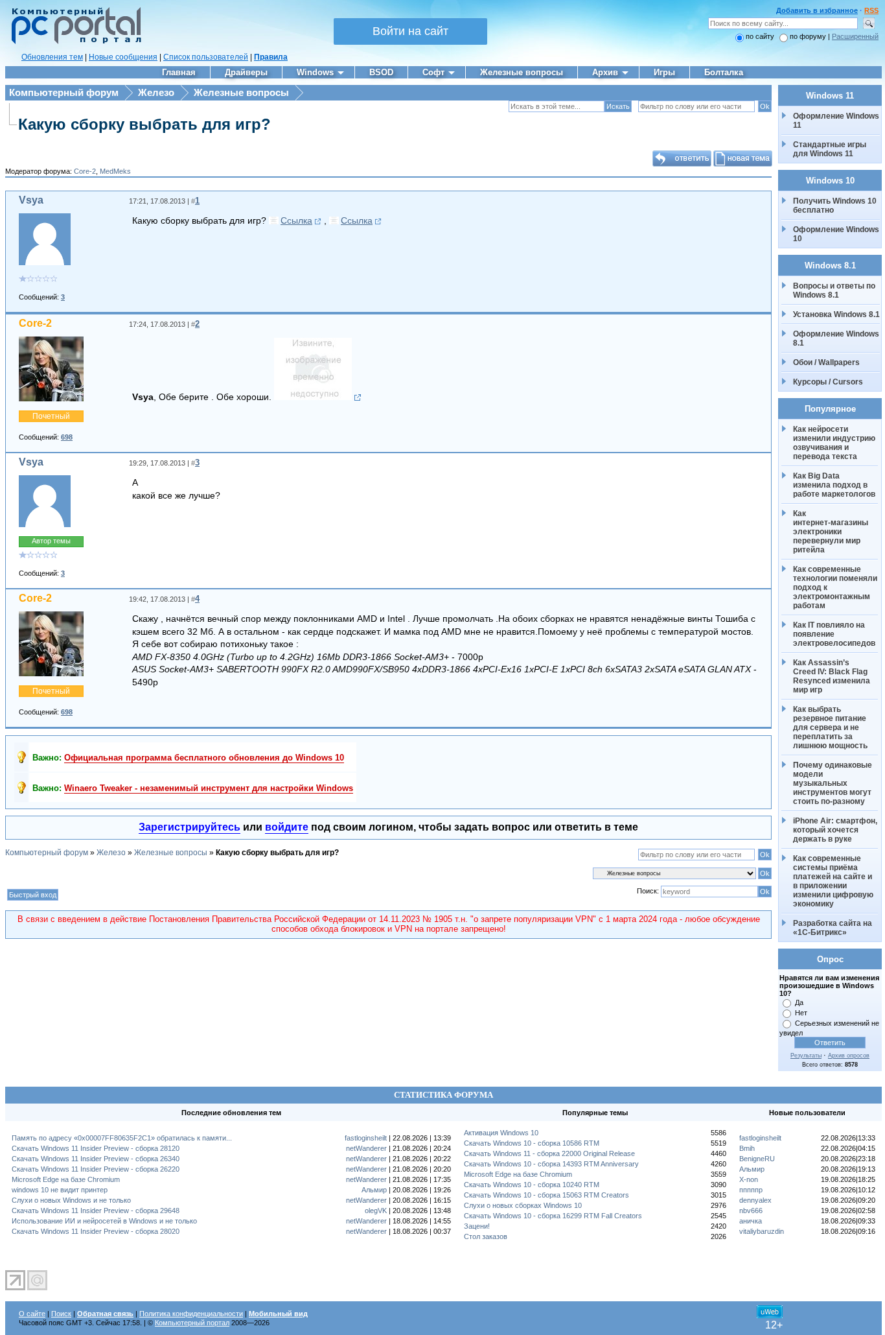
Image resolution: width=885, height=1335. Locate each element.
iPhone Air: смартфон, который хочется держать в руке (836, 830)
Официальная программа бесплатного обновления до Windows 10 (204, 757)
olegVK (376, 1210)
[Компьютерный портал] (73, 42)
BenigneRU (757, 1159)
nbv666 (751, 1210)
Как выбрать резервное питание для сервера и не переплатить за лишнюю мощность (830, 727)
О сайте (32, 1313)
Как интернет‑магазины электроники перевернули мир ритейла (831, 531)
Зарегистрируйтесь (189, 827)
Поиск (61, 1313)
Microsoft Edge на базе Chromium (66, 1179)
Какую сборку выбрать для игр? (144, 124)
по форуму (809, 36)
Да (799, 1002)
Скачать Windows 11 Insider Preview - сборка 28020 (95, 1231)
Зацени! (477, 1226)
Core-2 (85, 171)
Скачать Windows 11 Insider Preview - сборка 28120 (95, 1148)
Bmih (747, 1148)
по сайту (760, 36)
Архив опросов (848, 1055)
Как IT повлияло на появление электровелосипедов (834, 634)
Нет (801, 1013)
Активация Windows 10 (501, 1133)
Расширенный (855, 36)
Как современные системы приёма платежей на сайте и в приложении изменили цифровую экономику (834, 881)
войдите (286, 827)
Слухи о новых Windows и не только (71, 1200)
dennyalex (755, 1200)
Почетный (51, 416)
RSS (871, 10)
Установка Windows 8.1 (836, 314)
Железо (156, 92)
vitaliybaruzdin (761, 1231)
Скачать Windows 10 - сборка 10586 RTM (531, 1143)
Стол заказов (485, 1236)
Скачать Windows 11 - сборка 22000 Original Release (549, 1153)
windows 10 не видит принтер (60, 1190)
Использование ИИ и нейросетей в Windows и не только (104, 1221)
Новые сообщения (123, 57)
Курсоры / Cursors (828, 381)
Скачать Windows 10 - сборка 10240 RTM (531, 1184)
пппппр (751, 1190)
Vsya (31, 200)
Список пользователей (205, 57)
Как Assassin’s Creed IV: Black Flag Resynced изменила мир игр (832, 676)
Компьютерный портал (192, 1323)
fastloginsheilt (366, 1138)
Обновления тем (52, 57)
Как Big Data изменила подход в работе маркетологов (834, 485)
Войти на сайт (410, 31)
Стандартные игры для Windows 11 (829, 149)
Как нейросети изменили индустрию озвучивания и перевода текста (835, 443)
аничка (750, 1221)
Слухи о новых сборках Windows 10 (523, 1205)
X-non (748, 1179)
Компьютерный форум (64, 92)
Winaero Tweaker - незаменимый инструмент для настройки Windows (208, 788)
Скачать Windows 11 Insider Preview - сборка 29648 (95, 1210)
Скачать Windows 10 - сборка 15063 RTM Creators (546, 1195)
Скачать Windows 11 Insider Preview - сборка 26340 (95, 1159)
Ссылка (296, 220)
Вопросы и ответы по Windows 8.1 (834, 290)
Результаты (806, 1055)
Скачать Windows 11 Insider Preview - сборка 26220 (95, 1169)
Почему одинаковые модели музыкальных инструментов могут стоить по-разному (833, 783)
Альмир (374, 1190)
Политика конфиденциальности (191, 1313)
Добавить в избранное (817, 10)
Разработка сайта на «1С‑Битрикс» (833, 928)
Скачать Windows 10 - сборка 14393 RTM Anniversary (551, 1164)
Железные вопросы (241, 92)
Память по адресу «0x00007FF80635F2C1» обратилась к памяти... (122, 1138)
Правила (271, 57)
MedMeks (115, 171)
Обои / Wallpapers (826, 362)
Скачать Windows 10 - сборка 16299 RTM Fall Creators (553, 1216)
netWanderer (366, 1148)
